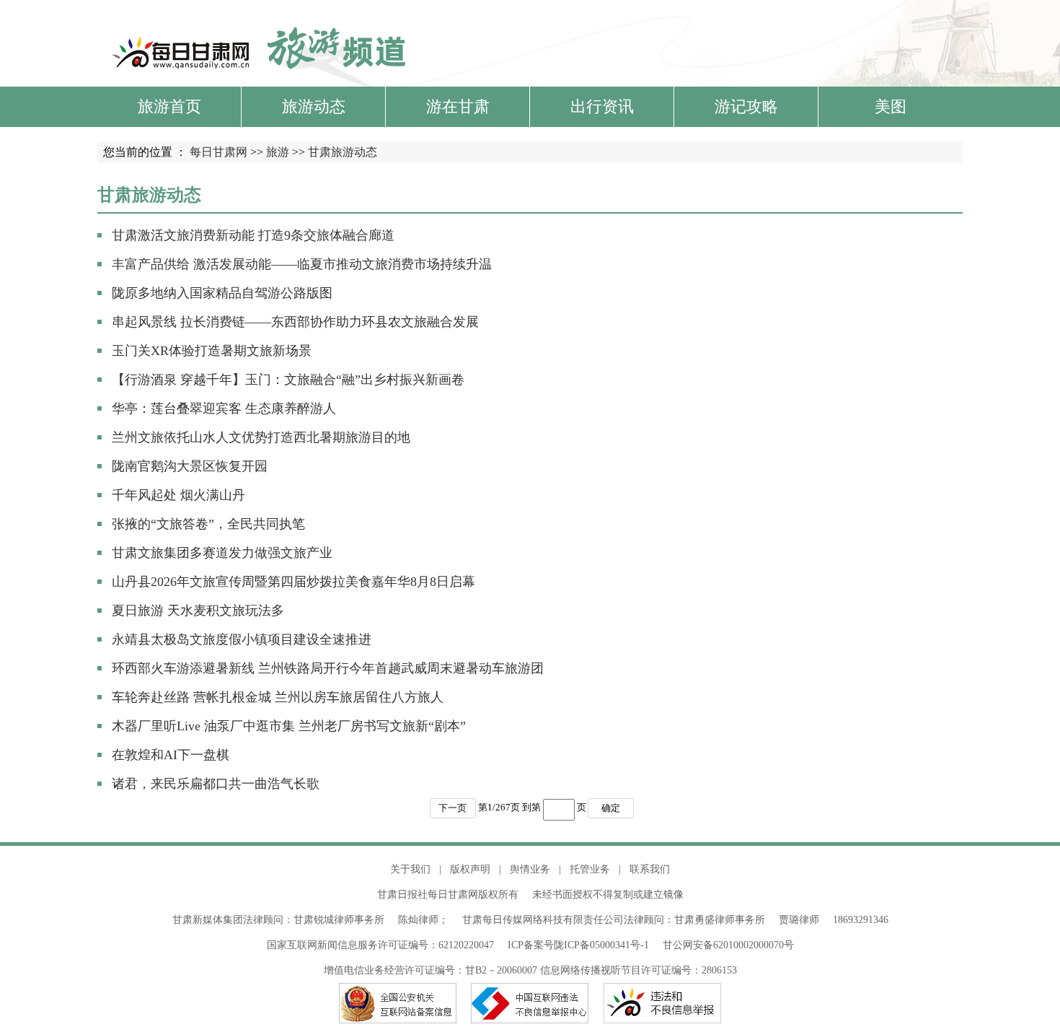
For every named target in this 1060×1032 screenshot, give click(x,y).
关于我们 (410, 869)
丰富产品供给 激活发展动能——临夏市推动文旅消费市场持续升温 (302, 264)
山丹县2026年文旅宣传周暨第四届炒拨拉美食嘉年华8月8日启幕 (293, 581)
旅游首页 (169, 106)
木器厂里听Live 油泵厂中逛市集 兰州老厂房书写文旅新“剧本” (289, 726)
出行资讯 (602, 106)
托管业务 (590, 869)
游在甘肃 (458, 106)
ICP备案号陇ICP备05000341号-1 (578, 945)
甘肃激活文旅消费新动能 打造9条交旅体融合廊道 (253, 235)
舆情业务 (530, 869)
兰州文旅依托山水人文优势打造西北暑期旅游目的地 (261, 437)
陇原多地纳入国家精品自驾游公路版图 (222, 293)
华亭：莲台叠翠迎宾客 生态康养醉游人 (224, 408)
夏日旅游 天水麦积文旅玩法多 (198, 610)
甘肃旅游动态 (342, 152)
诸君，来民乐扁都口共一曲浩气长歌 (215, 784)
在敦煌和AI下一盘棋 (170, 755)
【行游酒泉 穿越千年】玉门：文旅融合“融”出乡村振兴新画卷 (288, 379)
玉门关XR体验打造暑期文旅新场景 (212, 351)
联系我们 (650, 869)
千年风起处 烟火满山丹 (178, 495)
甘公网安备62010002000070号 (728, 945)
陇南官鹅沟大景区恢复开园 (190, 466)
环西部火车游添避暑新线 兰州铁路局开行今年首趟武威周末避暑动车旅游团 (328, 668)
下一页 (452, 808)
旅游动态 (313, 106)
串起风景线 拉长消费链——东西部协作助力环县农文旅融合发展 (295, 322)
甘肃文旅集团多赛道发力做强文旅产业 (222, 553)
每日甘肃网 (218, 152)
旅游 (277, 152)
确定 (610, 808)
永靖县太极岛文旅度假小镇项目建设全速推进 (241, 639)
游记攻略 (746, 106)
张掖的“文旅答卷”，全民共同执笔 (208, 524)
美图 (890, 106)
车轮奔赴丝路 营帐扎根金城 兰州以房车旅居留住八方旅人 (277, 697)
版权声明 (470, 869)
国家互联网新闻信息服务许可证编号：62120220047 (387, 945)
